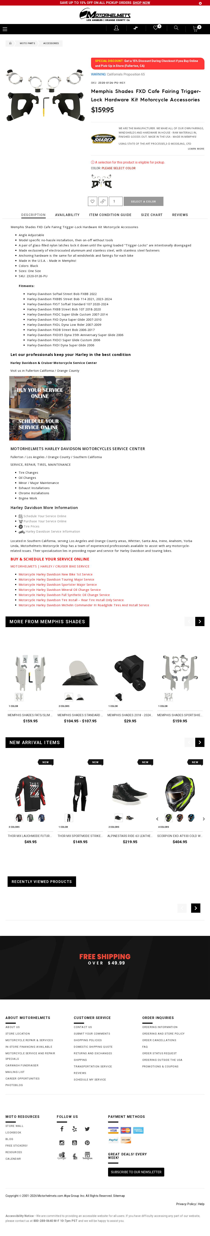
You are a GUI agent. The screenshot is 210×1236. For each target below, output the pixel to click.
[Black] (101, 181)
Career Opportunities (23, 1078)
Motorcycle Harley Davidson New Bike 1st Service (56, 574)
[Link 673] (40, 392)
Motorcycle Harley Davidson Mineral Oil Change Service (60, 590)
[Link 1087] (62, 1143)
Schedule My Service (90, 1079)
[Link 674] (40, 424)
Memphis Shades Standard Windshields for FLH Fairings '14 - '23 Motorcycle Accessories (80, 715)
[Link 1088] (75, 1143)
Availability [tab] (67, 215)
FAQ (145, 1046)
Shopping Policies (88, 1040)
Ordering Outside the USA (162, 1059)
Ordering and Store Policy (163, 1033)
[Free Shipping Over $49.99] (105, 959)
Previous (90, 181)
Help (201, 1204)
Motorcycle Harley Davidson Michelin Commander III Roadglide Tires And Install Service (84, 605)
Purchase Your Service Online (45, 521)
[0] (155, 29)
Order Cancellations (159, 1040)
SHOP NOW (141, 3)
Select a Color (143, 201)
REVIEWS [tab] (180, 215)
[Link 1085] (75, 1129)
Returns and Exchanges (93, 1053)
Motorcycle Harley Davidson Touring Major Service (57, 579)
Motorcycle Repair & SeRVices (29, 1040)
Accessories (51, 43)
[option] (30, 686)
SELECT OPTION (92, 730)
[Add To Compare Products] (103, 201)
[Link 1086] (87, 1129)
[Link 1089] (87, 1143)
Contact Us (83, 1027)
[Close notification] (200, 3)
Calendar (13, 1158)
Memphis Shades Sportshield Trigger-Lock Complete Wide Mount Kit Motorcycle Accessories (180, 715)
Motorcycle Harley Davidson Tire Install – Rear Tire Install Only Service (71, 600)
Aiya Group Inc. (74, 1196)
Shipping (80, 1059)
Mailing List (15, 1072)
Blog (9, 1139)
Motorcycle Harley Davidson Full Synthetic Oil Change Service (64, 595)
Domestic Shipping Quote (93, 1046)
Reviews (80, 1073)
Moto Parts (27, 43)
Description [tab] (33, 215)
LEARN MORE (196, 148)
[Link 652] (9, 43)
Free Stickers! (17, 1145)
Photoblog (14, 1085)
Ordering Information (160, 1027)
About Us (13, 1027)
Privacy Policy (186, 1204)
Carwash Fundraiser (22, 1065)
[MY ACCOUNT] (116, 27)
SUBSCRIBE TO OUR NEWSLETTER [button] (136, 1172)
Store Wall (15, 1125)
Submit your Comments (92, 1033)
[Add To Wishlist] (92, 201)
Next (200, 181)
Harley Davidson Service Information (53, 531)
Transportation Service (93, 1066)
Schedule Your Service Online (45, 516)
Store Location (18, 1033)
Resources (14, 1152)
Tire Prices (31, 526)
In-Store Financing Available (29, 1046)
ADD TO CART (43, 730)
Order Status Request (159, 1053)
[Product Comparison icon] (135, 29)
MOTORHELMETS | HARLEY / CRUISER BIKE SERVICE (49, 566)
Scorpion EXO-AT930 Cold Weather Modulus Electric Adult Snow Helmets (180, 836)
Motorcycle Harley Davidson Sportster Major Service (58, 585)
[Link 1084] (62, 1129)
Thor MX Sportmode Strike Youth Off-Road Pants (80, 836)
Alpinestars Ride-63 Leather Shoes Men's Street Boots (130, 836)
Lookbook (13, 1132)
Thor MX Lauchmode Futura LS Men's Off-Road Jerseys (30, 836)
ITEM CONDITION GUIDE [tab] (110, 215)
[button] (196, 30)
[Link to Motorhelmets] (105, 15)
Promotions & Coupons (160, 1066)
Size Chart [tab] (152, 215)
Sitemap (119, 1196)
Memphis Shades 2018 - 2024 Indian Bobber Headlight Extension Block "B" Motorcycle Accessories (130, 715)
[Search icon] (173, 28)
